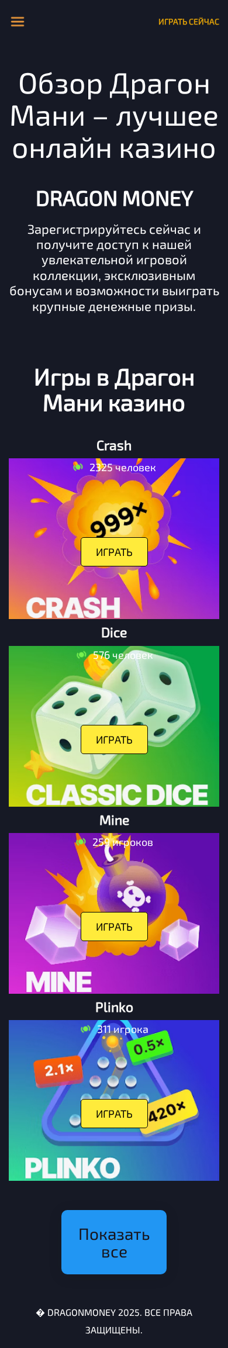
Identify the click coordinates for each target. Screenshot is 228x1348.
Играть (114, 551)
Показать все (114, 1242)
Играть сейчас (188, 21)
